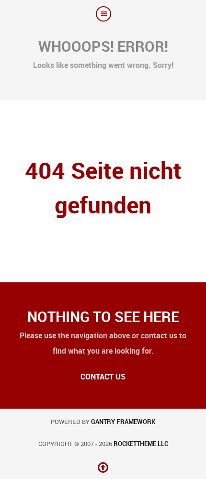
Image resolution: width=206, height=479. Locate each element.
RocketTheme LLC (141, 443)
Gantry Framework (123, 421)
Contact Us (103, 376)
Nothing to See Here (103, 316)
